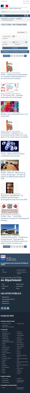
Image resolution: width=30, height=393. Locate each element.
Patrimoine (19, 378)
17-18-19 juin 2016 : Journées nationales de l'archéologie (12, 96)
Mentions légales (21, 270)
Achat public (5, 331)
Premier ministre (20, 346)
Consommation (5, 349)
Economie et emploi (6, 358)
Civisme (4, 345)
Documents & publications (9, 385)
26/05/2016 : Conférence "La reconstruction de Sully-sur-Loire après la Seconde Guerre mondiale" (14, 135)
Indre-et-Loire (20, 284)
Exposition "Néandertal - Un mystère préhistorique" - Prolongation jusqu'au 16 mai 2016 (14, 197)
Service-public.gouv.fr (8, 299)
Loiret (17, 288)
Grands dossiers (6, 376)
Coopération (4, 351)
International (20, 333)
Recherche (19, 348)
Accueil (12, 18)
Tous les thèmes (20, 32)
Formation (19, 331)
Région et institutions (8, 321)
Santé (18, 350)
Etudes (3, 369)
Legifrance (5, 301)
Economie (4, 356)
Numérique (19, 341)
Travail (18, 373)
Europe (3, 370)
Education (4, 360)
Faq (3, 270)
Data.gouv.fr (5, 303)
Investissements (20, 335)
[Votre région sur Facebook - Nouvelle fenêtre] (25, 16)
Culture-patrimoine (16, 72)
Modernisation (20, 339)
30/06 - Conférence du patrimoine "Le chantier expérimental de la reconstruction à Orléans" (14, 76)
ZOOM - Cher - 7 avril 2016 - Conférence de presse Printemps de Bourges (15, 218)
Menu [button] (3, 15)
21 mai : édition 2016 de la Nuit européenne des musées (13, 155)
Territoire (19, 370)
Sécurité (18, 353)
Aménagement (5, 338)
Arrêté (3, 387)
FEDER (3, 372)
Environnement (5, 367)
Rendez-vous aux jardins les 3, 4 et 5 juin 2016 (14, 115)
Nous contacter (26, 1)
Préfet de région (20, 344)
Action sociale (5, 378)
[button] (13, 36)
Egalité (3, 361)
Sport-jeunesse (20, 368)
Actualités (19, 18)
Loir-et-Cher (19, 286)
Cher (3, 284)
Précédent (6, 56)
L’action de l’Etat (20, 323)
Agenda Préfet (5, 336)
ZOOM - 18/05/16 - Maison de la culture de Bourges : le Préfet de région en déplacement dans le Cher (13, 175)
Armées (3, 343)
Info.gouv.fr (5, 297)
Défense (3, 354)
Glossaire (4, 272)
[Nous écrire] (8, 308)
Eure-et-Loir (5, 286)
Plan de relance (20, 342)
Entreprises (4, 365)
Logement (19, 337)
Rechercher (15, 48)
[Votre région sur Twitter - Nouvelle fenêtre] (27, 16)
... (14, 56)
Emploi (3, 363)
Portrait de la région (6, 323)
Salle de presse (26, 3)
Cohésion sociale (6, 347)
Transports (19, 371)
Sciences (19, 351)
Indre (3, 288)
